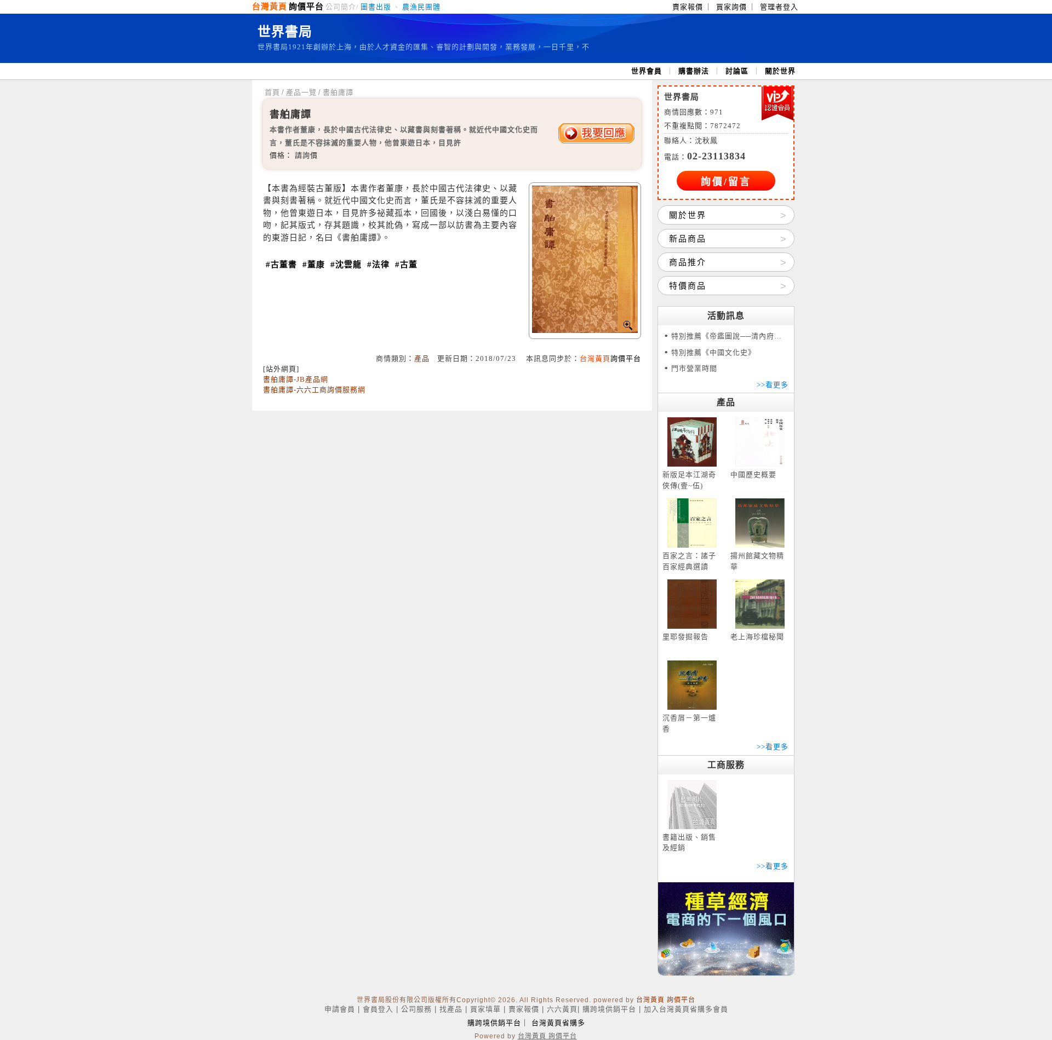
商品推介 (687, 262)
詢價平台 (306, 6)
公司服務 (416, 1009)
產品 (422, 358)
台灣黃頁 (269, 6)
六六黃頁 (562, 1009)
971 (716, 112)
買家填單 (485, 1009)
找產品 (450, 1009)
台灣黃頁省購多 (558, 1023)
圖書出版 (376, 7)
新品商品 (687, 238)
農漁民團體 (421, 7)
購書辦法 (693, 71)
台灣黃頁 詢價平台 (665, 1000)
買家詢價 (731, 7)
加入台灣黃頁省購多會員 (686, 1009)
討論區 (736, 71)
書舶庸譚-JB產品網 (295, 379)
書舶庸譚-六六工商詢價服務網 (314, 390)
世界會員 (646, 71)
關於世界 (780, 71)
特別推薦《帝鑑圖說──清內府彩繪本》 (729, 336)
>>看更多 (772, 385)
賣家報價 (687, 7)
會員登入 (378, 1009)
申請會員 (339, 1009)
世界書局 (285, 32)
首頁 (272, 92)
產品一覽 (301, 92)
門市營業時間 (694, 368)
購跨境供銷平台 (609, 1009)
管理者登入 (779, 7)
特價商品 (687, 285)
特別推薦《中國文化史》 (713, 352)
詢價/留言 (726, 181)
